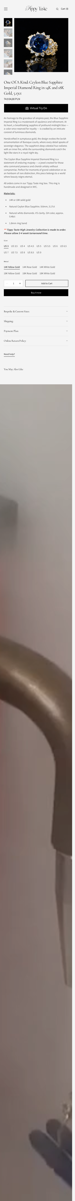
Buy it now (36, 292)
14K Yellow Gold (12, 267)
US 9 (39, 252)
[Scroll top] (66, 1195)
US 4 (22, 246)
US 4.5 (31, 246)
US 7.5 (14, 252)
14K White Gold (47, 267)
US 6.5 (63, 246)
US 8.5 (31, 252)
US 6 (55, 246)
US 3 (6, 246)
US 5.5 (47, 246)
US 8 (22, 252)
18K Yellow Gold (12, 273)
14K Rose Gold (29, 267)
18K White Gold (47, 273)
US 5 (39, 246)
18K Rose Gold (29, 273)
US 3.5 (14, 246)
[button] (6, 9)
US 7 (6, 252)
